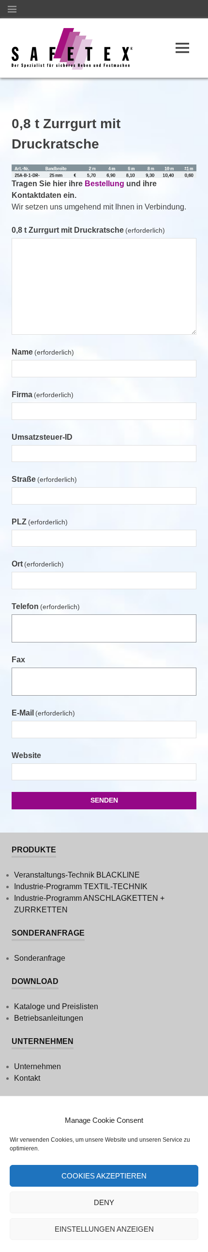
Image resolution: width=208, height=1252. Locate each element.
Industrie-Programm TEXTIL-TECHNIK (81, 886)
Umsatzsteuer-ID (42, 437)
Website (26, 755)
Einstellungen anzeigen (104, 1229)
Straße (44, 479)
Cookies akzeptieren (104, 1176)
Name (43, 352)
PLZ (40, 522)
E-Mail (43, 713)
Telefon (46, 606)
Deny (104, 1202)
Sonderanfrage (39, 958)
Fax (18, 660)
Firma (43, 394)
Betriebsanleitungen (48, 1018)
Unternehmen (37, 1066)
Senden (104, 800)
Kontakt (27, 1078)
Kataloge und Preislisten (56, 1006)
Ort (38, 564)
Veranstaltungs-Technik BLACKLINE (77, 875)
